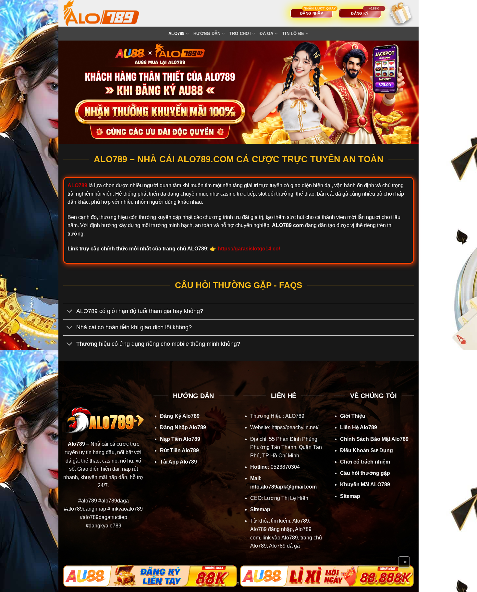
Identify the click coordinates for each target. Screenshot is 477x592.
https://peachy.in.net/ (295, 427)
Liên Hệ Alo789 (358, 427)
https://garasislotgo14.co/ (249, 248)
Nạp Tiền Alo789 (180, 439)
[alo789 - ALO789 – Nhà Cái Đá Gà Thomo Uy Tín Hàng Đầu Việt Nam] (107, 13)
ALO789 (176, 33)
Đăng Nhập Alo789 (183, 427)
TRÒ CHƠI (240, 33)
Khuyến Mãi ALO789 (365, 484)
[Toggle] (69, 312)
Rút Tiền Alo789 (179, 450)
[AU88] (150, 576)
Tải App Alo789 (178, 462)
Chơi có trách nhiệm (365, 462)
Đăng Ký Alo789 (180, 416)
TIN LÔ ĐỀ (293, 33)
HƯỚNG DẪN (206, 33)
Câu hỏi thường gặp (365, 473)
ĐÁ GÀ (266, 33)
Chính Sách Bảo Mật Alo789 (374, 439)
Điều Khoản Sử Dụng (366, 450)
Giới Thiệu (352, 416)
